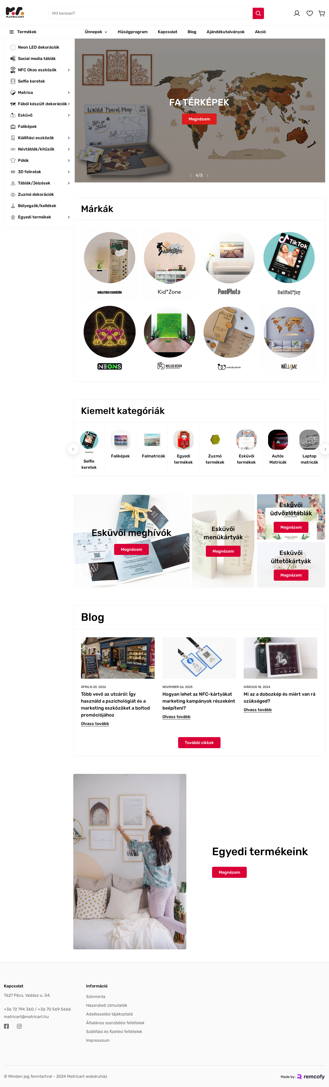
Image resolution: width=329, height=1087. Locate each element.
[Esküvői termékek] (246, 440)
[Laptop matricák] (309, 440)
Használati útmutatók (106, 1005)
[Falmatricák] (152, 440)
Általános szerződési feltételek (115, 1022)
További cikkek (199, 742)
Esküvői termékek (246, 459)
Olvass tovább (95, 723)
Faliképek (120, 456)
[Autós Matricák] (278, 440)
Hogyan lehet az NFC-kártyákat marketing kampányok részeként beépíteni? (198, 701)
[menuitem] (39, 47)
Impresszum (97, 1040)
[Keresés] (258, 13)
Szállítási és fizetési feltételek (114, 1031)
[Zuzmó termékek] (215, 440)
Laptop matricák (309, 459)
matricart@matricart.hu (26, 1016)
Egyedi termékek (183, 459)
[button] (322, 13)
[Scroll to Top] (319, 1059)
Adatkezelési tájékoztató (109, 1014)
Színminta (95, 996)
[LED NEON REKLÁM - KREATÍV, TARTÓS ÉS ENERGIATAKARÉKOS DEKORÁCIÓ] (199, 110)
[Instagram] (19, 1026)
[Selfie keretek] (89, 442)
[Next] (207, 175)
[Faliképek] (121, 440)
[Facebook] (6, 1026)
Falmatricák (152, 456)
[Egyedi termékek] (183, 440)
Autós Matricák (278, 459)
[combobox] (156, 13)
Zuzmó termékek (215, 459)
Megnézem (199, 116)
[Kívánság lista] (310, 13)
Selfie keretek (89, 464)
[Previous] (191, 175)
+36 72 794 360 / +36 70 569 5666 (37, 1009)
